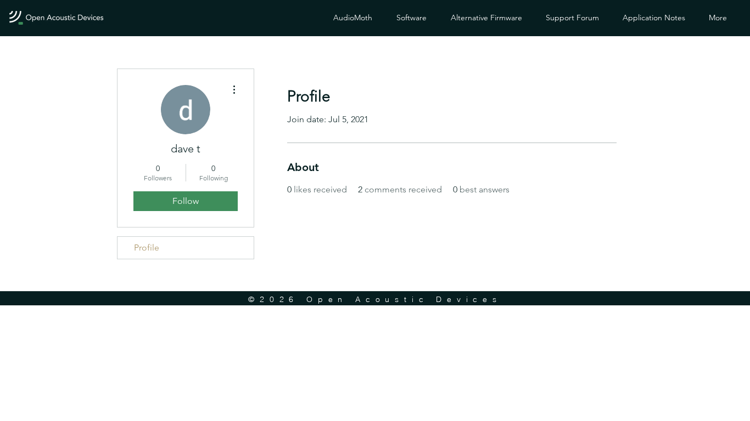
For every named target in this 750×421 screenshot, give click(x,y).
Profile (146, 247)
